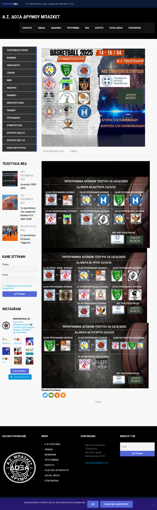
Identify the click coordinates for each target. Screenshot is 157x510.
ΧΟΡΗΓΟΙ (49, 465)
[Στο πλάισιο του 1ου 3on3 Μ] (29, 361)
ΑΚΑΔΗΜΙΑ (50, 454)
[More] (63, 395)
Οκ (93, 504)
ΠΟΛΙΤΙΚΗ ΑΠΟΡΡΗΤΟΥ (57, 470)
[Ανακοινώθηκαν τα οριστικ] (6, 341)
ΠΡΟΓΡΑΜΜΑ (52, 460)
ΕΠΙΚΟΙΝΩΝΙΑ (51, 480)
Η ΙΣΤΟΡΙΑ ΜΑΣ (53, 444)
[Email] (51, 395)
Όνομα (5, 264)
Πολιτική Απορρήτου (116, 504)
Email (5, 275)
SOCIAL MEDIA (52, 475)
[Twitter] (45, 395)
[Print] (57, 395)
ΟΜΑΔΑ (49, 449)
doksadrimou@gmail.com (96, 462)
